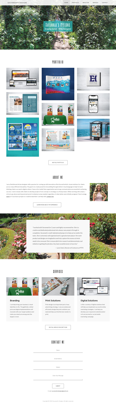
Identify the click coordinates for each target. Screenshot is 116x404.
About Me (86, 2)
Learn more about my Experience (47, 205)
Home (66, 2)
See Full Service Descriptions (58, 327)
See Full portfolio (58, 162)
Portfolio (75, 2)
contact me (50, 196)
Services (95, 2)
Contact (105, 2)
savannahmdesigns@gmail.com (60, 391)
